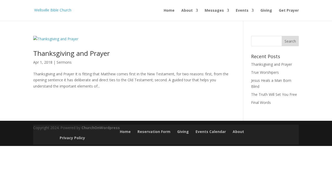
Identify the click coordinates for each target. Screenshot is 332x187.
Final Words (261, 102)
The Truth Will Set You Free (274, 94)
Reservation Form (153, 131)
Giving (266, 11)
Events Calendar (211, 131)
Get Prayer (289, 11)
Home (169, 11)
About (187, 11)
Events (242, 11)
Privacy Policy (72, 137)
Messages (214, 11)
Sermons (64, 62)
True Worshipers (265, 72)
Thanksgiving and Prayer (71, 53)
